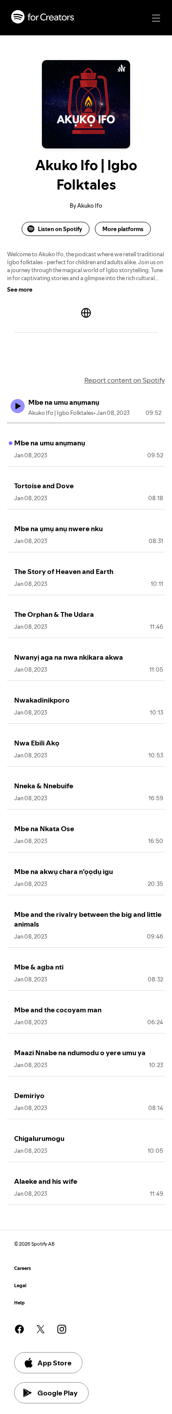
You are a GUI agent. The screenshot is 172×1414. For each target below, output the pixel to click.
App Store (54, 1363)
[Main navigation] (156, 18)
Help (19, 1303)
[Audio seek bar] (86, 423)
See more (20, 289)
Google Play (57, 1393)
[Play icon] (18, 406)
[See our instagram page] (61, 1329)
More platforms (122, 229)
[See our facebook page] (19, 1329)
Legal (20, 1285)
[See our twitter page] (40, 1329)
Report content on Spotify (124, 380)
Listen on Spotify (60, 229)
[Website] (86, 313)
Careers (22, 1268)
